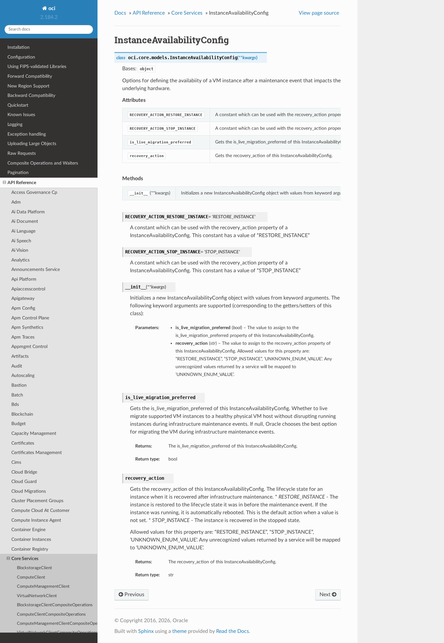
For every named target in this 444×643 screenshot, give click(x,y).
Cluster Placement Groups (37, 500)
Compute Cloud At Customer (40, 510)
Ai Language (23, 231)
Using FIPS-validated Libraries (36, 66)
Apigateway (22, 298)
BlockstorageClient (34, 568)
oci (51, 8)
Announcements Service (35, 269)
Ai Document (24, 221)
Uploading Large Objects (31, 143)
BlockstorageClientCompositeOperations (55, 605)
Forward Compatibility (29, 76)
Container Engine (28, 529)
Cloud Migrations (28, 491)
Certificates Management (36, 452)
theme (179, 631)
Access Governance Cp (34, 192)
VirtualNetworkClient (37, 596)
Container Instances (31, 539)
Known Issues (21, 114)
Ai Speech (21, 240)
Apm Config (23, 308)
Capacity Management (33, 433)
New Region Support (28, 86)
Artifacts (20, 356)
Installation (18, 47)
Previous (133, 594)
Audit (16, 366)
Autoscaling (22, 375)
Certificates (22, 443)
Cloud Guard (24, 481)
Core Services (24, 558)
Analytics (20, 260)
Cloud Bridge (24, 472)
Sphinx (146, 631)
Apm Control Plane (30, 317)
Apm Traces (22, 337)
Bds (15, 404)
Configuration (21, 57)
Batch (17, 395)
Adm (16, 202)
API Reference (21, 182)
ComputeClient (31, 577)
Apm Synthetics (27, 327)
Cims (16, 462)
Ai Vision (19, 250)
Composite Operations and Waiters (42, 163)
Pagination (18, 172)
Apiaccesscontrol (28, 289)
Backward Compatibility (31, 95)
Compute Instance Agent (36, 520)
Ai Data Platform (28, 211)
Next (326, 594)
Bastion (19, 385)
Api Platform (23, 279)
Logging (14, 124)
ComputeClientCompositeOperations (51, 614)
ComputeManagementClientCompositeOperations (57, 624)
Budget (18, 423)
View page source (319, 13)
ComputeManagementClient (43, 586)
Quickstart (17, 105)
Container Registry (29, 549)
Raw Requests (21, 153)
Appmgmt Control (29, 346)
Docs (120, 13)
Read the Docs (232, 631)
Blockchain (22, 414)
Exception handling (26, 134)
